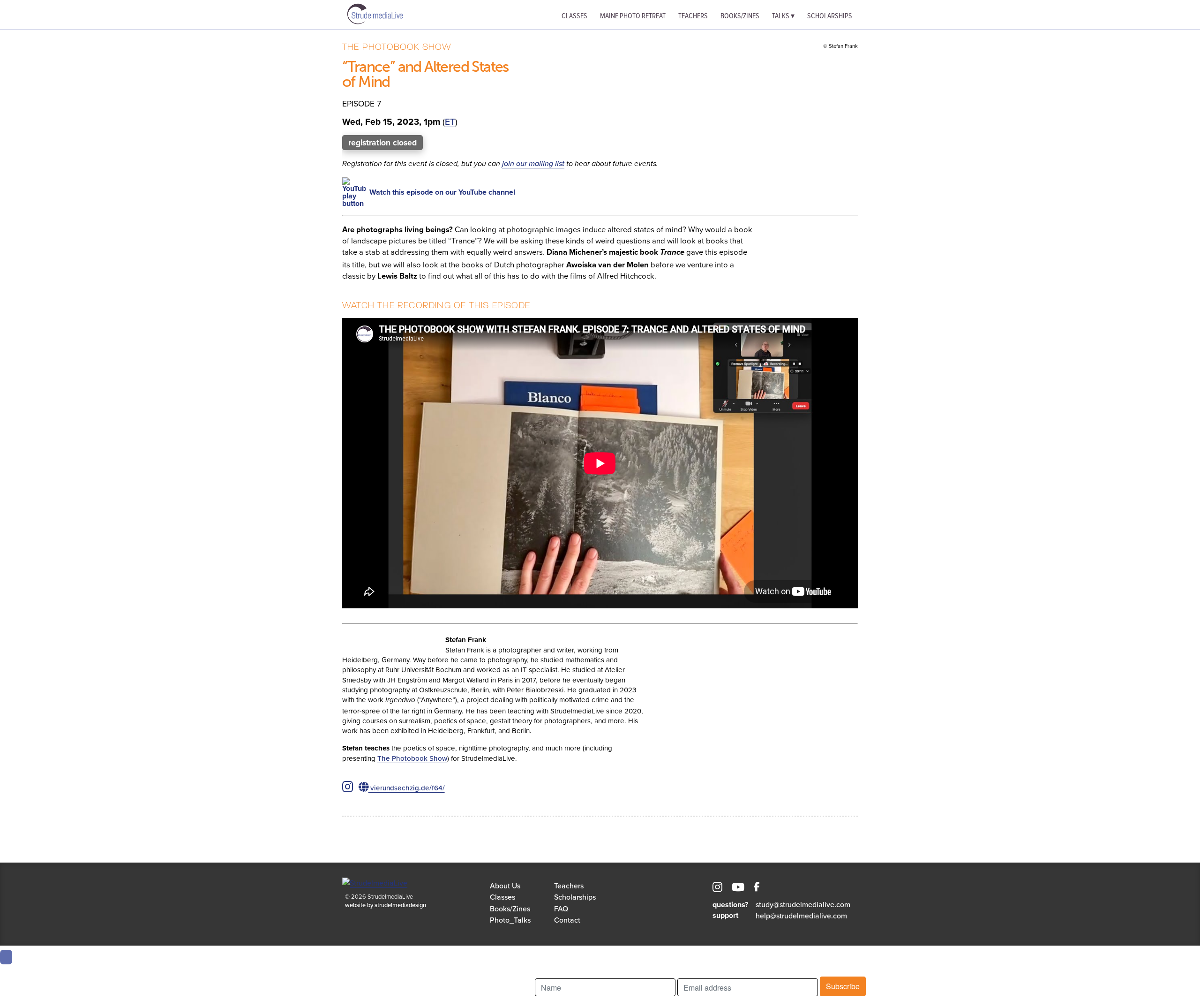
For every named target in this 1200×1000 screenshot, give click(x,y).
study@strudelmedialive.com (803, 904)
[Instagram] (717, 888)
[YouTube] (738, 888)
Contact (567, 920)
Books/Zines (739, 15)
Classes (574, 15)
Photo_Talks (510, 920)
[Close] (6, 957)
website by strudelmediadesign (385, 905)
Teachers (693, 15)
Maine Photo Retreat (633, 15)
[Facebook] (757, 888)
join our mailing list (533, 163)
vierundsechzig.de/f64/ (406, 788)
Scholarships (829, 15)
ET (450, 121)
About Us (505, 885)
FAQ (561, 908)
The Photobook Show (412, 758)
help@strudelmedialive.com (801, 915)
